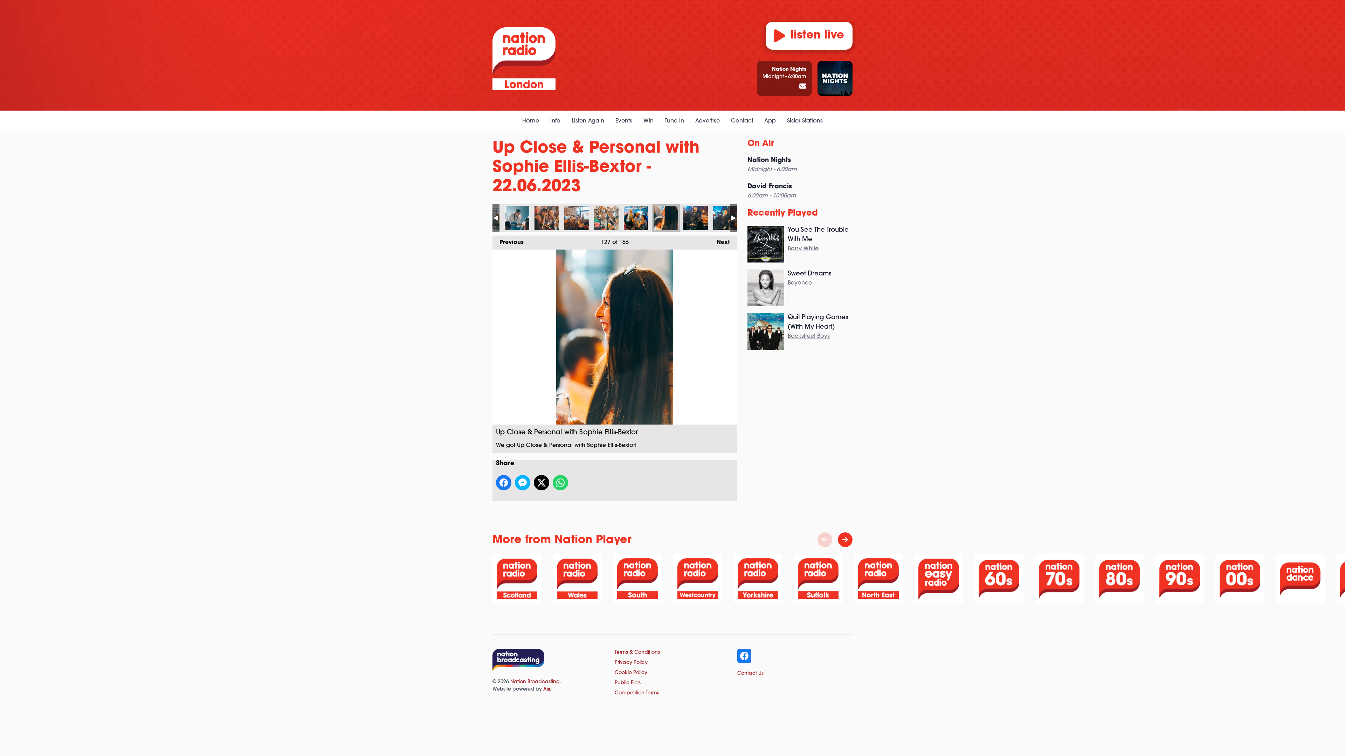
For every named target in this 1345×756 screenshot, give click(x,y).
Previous (508, 242)
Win (648, 121)
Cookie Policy (631, 673)
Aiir (546, 689)
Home (530, 121)
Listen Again (588, 121)
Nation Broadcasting (535, 682)
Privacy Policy (631, 662)
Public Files (628, 683)
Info (555, 121)
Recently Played (782, 213)
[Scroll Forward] (845, 539)
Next (720, 242)
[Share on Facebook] (503, 482)
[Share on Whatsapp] (560, 482)
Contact (742, 121)
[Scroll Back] (825, 539)
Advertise (707, 121)
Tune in (674, 121)
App (770, 121)
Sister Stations (805, 121)
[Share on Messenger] (522, 482)
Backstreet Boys (809, 336)
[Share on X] (541, 482)
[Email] (802, 87)
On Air (760, 144)
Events (623, 121)
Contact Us (750, 673)
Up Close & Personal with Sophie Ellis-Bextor (517, 218)
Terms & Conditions (637, 652)
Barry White (803, 249)
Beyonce (800, 283)
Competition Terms (637, 693)
